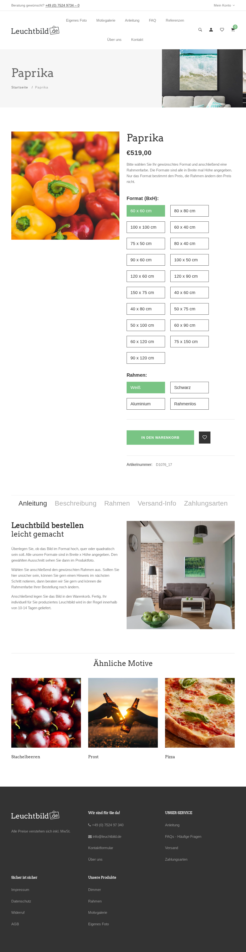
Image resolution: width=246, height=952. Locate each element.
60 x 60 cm (141, 210)
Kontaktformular (100, 848)
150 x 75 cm (142, 292)
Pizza (170, 756)
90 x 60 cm (141, 259)
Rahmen (95, 901)
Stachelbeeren (25, 756)
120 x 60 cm (142, 276)
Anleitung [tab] (32, 503)
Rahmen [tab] (117, 503)
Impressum (20, 890)
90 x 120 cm (142, 358)
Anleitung (132, 20)
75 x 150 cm (186, 341)
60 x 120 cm (142, 341)
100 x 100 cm (143, 227)
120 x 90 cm (186, 276)
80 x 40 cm (184, 243)
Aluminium (140, 403)
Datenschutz (21, 901)
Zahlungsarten (176, 859)
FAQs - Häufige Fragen (183, 836)
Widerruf (18, 912)
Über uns (114, 40)
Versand (171, 848)
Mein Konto (222, 5)
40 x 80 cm (141, 309)
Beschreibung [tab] (76, 503)
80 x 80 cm (184, 210)
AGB (15, 924)
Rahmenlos (185, 403)
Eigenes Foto (76, 20)
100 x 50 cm (186, 259)
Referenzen (175, 20)
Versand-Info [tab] (157, 503)
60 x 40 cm (184, 227)
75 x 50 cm (141, 243)
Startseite (19, 87)
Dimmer (94, 890)
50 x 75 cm (184, 309)
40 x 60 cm (184, 292)
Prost (93, 756)
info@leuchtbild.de (106, 836)
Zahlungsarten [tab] (206, 503)
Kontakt (137, 40)
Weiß (135, 387)
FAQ (152, 20)
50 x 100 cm (142, 325)
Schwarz (182, 387)
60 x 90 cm (184, 325)
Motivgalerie (105, 20)
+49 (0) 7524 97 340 (107, 825)
